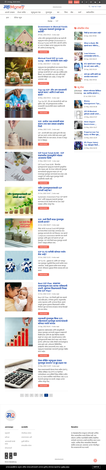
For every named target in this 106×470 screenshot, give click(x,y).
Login (99, 6)
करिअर (7, 437)
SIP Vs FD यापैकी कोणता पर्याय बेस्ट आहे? (52, 253)
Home (50, 21)
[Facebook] (82, 2)
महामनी (7, 433)
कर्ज (80, 12)
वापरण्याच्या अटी (26, 437)
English (76, 2)
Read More (43, 52)
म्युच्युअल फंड (36, 12)
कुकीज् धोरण (65, 467)
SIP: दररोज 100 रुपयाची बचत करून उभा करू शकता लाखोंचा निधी (51, 124)
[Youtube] (99, 2)
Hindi (70, 2)
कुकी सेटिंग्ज (25, 442)
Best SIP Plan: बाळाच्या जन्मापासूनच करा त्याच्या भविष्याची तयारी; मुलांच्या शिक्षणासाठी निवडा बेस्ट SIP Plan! (52, 287)
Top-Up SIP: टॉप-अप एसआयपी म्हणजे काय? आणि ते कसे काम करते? (52, 92)
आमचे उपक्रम (10, 12)
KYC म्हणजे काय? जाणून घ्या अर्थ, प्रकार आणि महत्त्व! (92, 66)
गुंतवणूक (49, 12)
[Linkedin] (95, 2)
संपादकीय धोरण (26, 446)
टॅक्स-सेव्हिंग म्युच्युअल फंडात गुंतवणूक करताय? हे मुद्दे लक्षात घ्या (52, 362)
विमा (66, 12)
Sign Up (94, 6)
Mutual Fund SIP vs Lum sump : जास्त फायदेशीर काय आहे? (53, 59)
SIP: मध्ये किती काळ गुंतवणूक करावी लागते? (51, 220)
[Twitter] (86, 2)
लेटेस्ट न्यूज (18, 18)
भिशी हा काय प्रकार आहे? (92, 33)
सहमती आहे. (96, 467)
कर (58, 12)
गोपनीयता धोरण (26, 433)
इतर (8, 18)
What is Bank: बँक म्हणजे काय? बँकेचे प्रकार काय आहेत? (92, 45)
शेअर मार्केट (21, 12)
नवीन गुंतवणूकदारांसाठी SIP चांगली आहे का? (50, 189)
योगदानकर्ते (8, 448)
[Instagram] (91, 2)
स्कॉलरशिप (90, 12)
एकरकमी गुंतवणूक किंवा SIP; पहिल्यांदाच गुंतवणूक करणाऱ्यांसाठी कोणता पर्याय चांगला (53, 321)
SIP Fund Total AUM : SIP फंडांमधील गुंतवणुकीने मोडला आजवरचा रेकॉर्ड (51, 155)
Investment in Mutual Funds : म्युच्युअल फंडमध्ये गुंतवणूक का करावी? (52, 29)
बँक (72, 12)
